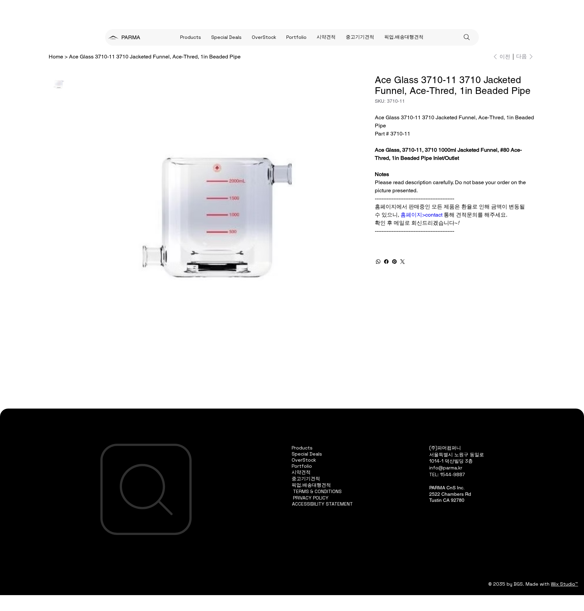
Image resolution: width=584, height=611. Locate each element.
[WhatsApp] (378, 261)
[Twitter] (402, 261)
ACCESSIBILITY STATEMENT (322, 504)
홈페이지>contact (421, 215)
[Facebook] (386, 261)
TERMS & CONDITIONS (317, 491)
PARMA (130, 37)
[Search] (467, 37)
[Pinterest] (394, 261)
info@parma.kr (445, 468)
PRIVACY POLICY (310, 498)
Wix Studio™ (564, 584)
